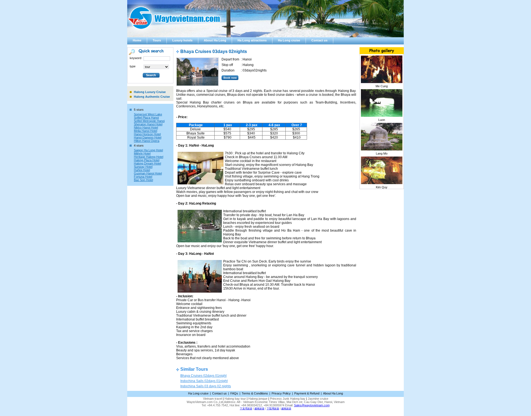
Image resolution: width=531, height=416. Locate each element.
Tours (157, 40)
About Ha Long (215, 40)
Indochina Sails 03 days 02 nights (205, 386)
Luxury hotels (182, 40)
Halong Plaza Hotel (146, 160)
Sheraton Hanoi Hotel (148, 124)
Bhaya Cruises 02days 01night (203, 376)
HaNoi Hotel (142, 170)
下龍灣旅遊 (273, 408)
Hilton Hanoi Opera (146, 140)
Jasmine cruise (318, 398)
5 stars (139, 109)
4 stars (139, 145)
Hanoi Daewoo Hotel (147, 137)
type (133, 66)
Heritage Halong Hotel (148, 156)
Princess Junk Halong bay (287, 398)
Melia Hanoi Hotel (145, 131)
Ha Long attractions (252, 40)
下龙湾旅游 (246, 408)
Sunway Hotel (143, 166)
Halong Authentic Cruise (152, 96)
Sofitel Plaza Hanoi (146, 117)
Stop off (227, 65)
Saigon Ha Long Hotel (148, 150)
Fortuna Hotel (143, 176)
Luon (381, 119)
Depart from (230, 59)
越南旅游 (286, 408)
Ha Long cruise (289, 40)
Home (137, 40)
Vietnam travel (212, 398)
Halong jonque (257, 398)
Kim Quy (381, 187)
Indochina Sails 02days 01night (204, 381)
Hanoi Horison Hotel (147, 134)
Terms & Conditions (255, 393)
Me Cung (382, 86)
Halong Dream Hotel (147, 163)
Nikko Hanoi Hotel (146, 127)
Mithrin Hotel (142, 153)
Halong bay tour (235, 398)
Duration (228, 70)
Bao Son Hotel (143, 180)
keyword (135, 58)
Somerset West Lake (148, 114)
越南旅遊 (259, 408)
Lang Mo (381, 153)
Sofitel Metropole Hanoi (149, 121)
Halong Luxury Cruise (150, 92)
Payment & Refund (306, 393)
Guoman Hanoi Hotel (148, 173)
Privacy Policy (281, 393)
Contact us (319, 40)
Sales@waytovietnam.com (312, 405)
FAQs (234, 393)
